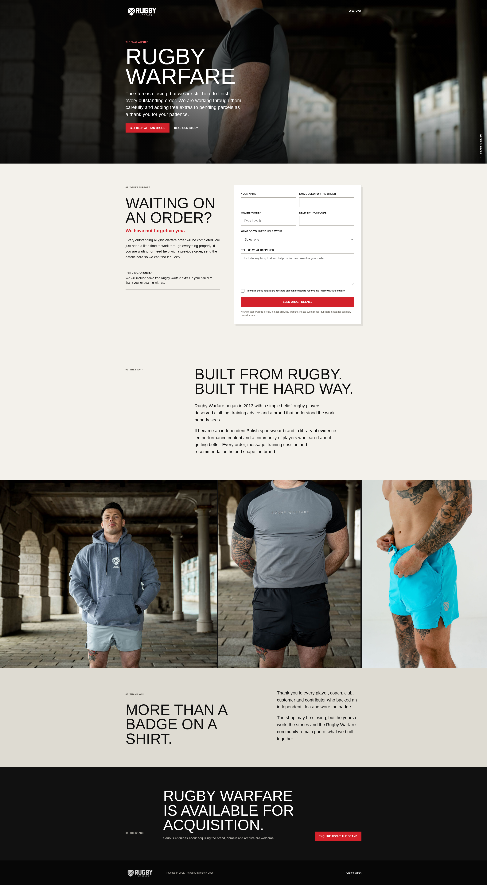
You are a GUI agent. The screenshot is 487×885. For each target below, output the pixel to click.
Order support (353, 872)
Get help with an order (147, 127)
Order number (251, 212)
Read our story (186, 127)
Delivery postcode (312, 212)
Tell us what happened (257, 250)
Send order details (297, 301)
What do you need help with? (261, 231)
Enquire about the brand (338, 836)
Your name (248, 193)
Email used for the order (317, 193)
